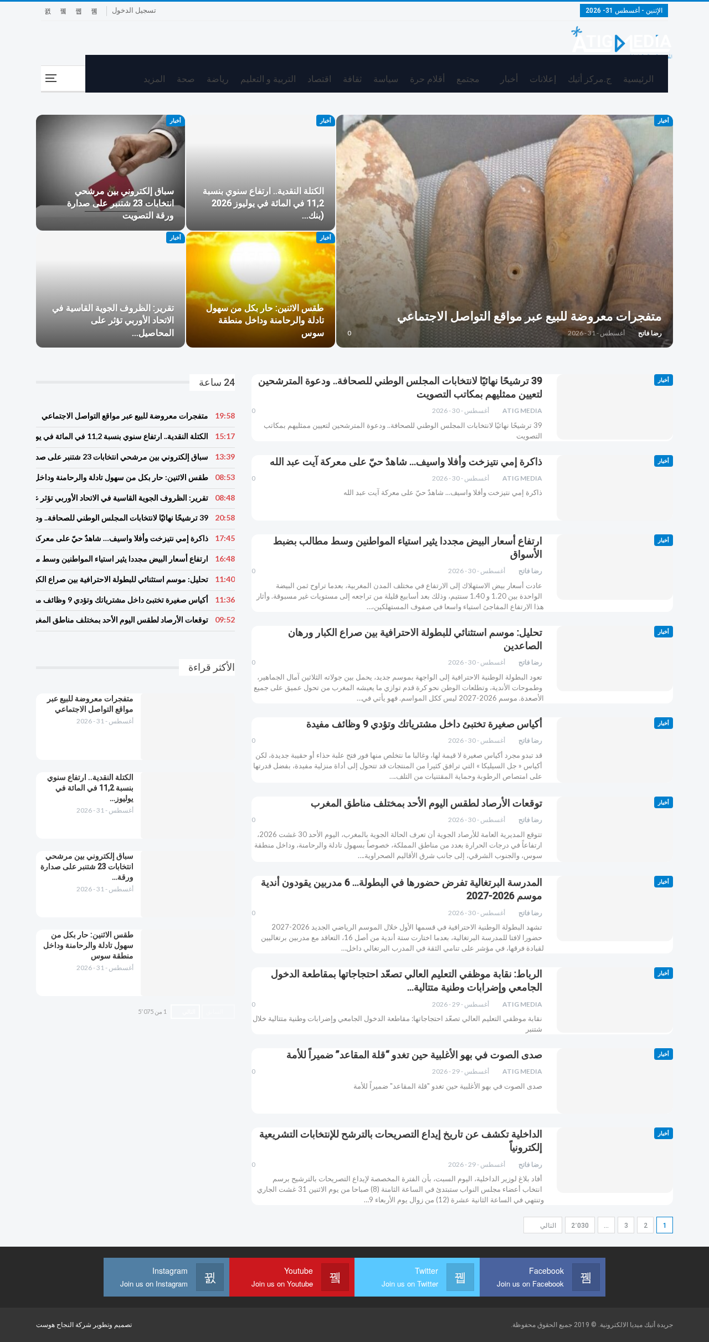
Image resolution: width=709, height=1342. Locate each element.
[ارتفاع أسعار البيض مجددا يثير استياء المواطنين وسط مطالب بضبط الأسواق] (615, 567)
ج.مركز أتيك (590, 79)
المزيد (154, 79)
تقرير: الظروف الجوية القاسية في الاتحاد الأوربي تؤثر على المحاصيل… (113, 320)
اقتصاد (319, 79)
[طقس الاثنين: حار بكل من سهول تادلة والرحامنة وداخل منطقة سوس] (260, 289)
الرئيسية (638, 79)
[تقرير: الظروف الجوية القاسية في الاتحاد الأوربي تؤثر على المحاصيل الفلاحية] (110, 289)
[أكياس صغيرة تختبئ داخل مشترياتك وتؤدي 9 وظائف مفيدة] (615, 750)
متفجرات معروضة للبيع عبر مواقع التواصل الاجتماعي (529, 316)
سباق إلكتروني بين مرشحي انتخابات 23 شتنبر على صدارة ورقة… (86, 866)
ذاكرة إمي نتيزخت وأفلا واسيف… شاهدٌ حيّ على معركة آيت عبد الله (406, 461)
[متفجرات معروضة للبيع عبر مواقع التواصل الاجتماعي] (505, 231)
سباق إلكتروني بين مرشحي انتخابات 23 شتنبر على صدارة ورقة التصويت (120, 203)
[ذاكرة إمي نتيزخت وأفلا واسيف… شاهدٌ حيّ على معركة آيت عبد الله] (615, 488)
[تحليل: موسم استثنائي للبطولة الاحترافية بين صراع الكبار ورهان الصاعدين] (615, 658)
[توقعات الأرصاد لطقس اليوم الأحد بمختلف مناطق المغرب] (615, 829)
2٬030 (580, 1225)
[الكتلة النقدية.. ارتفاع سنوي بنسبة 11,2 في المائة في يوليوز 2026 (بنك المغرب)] (260, 172)
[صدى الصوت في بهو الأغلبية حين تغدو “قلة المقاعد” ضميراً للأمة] (615, 1081)
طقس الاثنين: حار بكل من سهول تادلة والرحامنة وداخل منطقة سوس (265, 320)
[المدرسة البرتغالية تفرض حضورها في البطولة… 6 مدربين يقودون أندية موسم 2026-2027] (615, 908)
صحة (186, 79)
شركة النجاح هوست (64, 1325)
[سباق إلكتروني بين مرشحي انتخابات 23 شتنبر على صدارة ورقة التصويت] (110, 172)
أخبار (509, 79)
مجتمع (468, 79)
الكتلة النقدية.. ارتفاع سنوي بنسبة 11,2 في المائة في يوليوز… (90, 788)
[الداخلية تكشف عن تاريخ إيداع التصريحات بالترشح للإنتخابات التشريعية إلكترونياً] (615, 1160)
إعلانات (543, 79)
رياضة (218, 79)
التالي (547, 1225)
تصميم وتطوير (112, 1325)
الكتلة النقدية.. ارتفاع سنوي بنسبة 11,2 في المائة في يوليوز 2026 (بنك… (263, 203)
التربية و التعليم (268, 79)
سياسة (385, 79)
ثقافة (352, 79)
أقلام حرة (427, 79)
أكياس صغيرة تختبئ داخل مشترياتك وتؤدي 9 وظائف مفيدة (424, 723)
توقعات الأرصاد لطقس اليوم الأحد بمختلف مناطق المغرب (426, 803)
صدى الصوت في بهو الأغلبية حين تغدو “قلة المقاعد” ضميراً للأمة (414, 1054)
